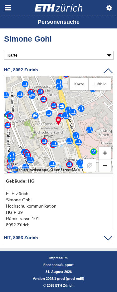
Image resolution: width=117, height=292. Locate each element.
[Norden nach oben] (105, 99)
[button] (58, 120)
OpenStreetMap (65, 169)
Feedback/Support (58, 265)
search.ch (19, 169)
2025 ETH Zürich (60, 285)
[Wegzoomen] (105, 165)
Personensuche (59, 22)
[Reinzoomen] (105, 153)
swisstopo (39, 169)
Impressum (58, 258)
